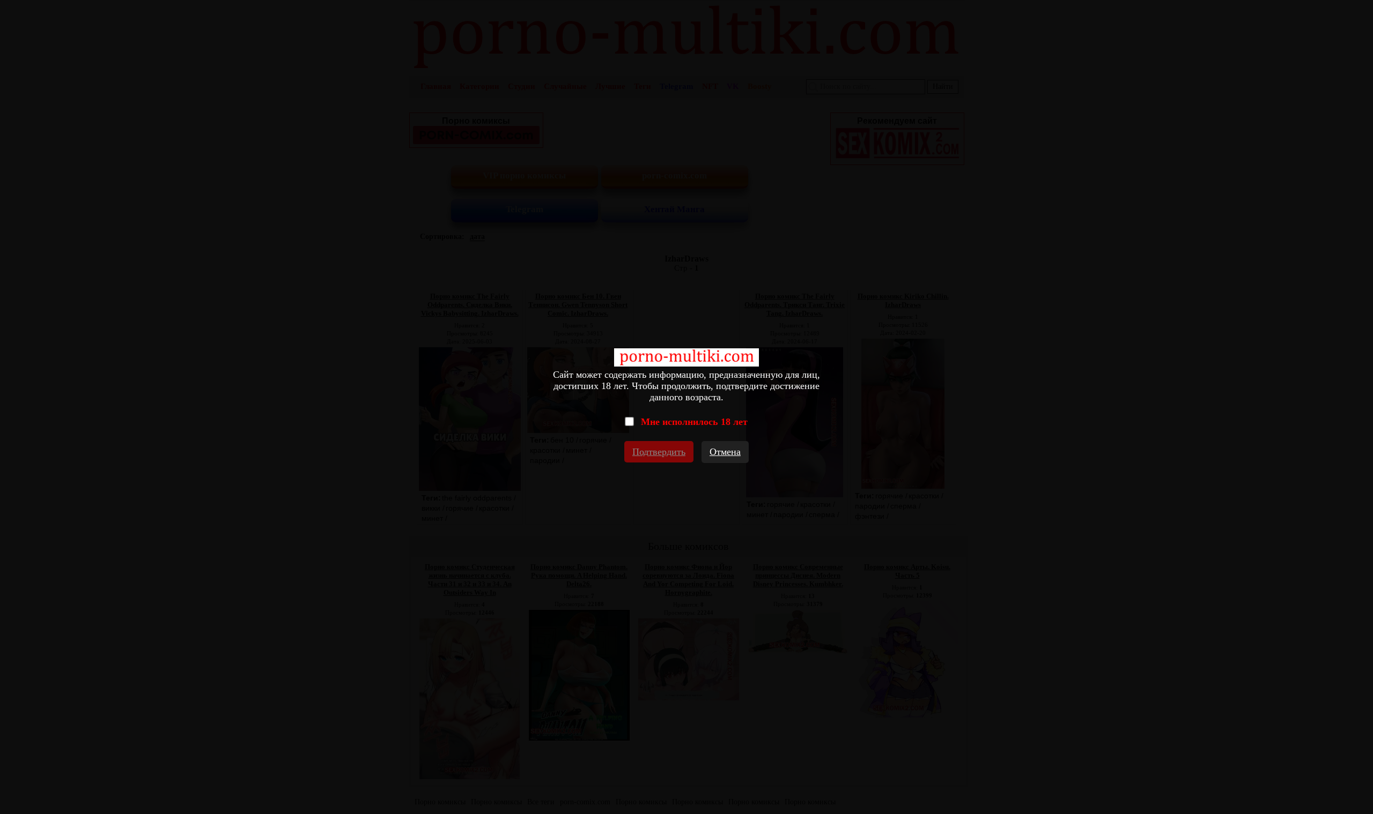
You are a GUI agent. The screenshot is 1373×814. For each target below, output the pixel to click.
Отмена (725, 451)
